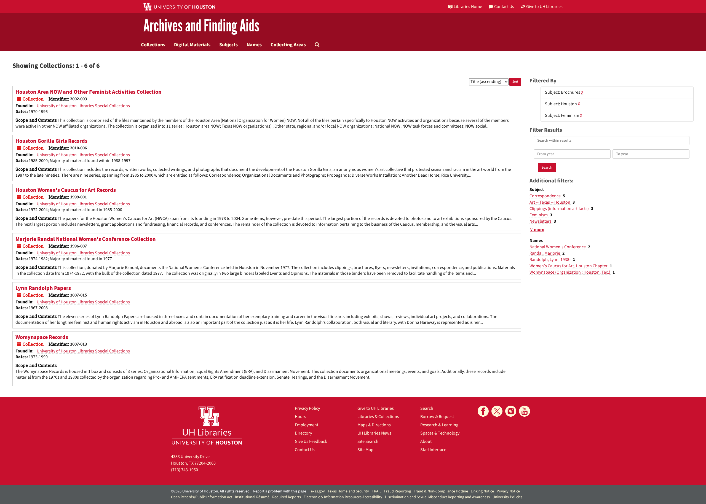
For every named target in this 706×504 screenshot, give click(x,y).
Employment (306, 425)
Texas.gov (317, 491)
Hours (300, 417)
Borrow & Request (437, 417)
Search (426, 408)
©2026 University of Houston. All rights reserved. (210, 491)
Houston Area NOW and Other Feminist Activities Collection (88, 92)
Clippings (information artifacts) (560, 209)
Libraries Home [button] (468, 7)
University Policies (507, 497)
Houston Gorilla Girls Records (51, 141)
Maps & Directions (374, 425)
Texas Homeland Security (348, 491)
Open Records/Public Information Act (201, 497)
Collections (153, 44)
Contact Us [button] (504, 7)
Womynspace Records (41, 337)
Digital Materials (192, 44)
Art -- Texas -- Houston (550, 202)
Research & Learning (439, 425)
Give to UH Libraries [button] (544, 7)
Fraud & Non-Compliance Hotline (441, 491)
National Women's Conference (558, 247)
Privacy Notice (508, 491)
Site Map (365, 450)
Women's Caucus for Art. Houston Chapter (569, 266)
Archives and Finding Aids (201, 26)
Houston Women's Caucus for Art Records (65, 190)
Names (254, 44)
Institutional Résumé (252, 497)
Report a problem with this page (279, 491)
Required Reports (286, 497)
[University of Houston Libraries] (207, 425)
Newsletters (541, 221)
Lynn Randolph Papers (43, 288)
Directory (303, 433)
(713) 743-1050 (184, 470)
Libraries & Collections (378, 417)
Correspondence (545, 196)
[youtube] (524, 411)
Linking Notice (482, 491)
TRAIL (376, 491)
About (426, 441)
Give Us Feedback (311, 441)
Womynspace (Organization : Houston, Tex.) (570, 272)
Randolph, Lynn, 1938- (550, 260)
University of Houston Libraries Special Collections (83, 106)
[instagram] (510, 411)
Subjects (228, 44)
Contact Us (305, 450)
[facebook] (483, 411)
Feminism (539, 215)
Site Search (367, 441)
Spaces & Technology (439, 433)
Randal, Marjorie (545, 253)
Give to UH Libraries (375, 408)
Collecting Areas (288, 44)
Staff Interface (433, 450)
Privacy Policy (307, 408)
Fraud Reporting (397, 491)
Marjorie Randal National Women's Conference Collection (85, 239)
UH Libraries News (374, 433)
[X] (496, 411)
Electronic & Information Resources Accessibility (343, 497)
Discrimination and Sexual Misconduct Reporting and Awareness (437, 497)
